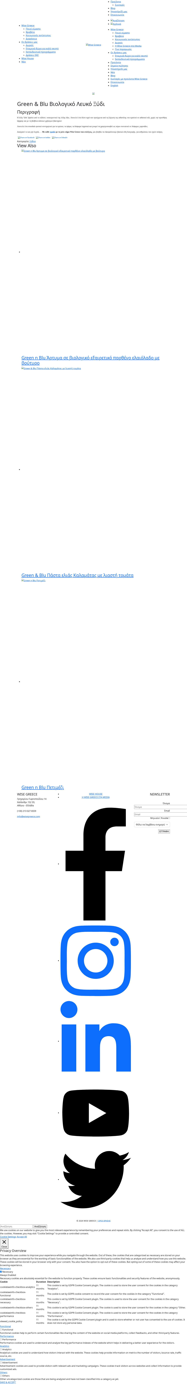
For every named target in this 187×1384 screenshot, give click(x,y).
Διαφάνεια (31, 38)
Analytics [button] (4, 1346)
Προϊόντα (116, 1)
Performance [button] (7, 1336)
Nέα (113, 72)
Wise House (27, 58)
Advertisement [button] (7, 1359)
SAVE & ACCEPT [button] (8, 1382)
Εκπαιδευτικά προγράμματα (41, 51)
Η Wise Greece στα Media (128, 45)
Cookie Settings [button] (8, 1236)
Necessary (7, 1271)
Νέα (23, 61)
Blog (113, 8)
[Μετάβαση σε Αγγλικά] (116, 23)
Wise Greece (27, 25)
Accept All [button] (22, 1236)
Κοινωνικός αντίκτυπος (38, 35)
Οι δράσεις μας (29, 41)
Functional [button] (5, 1326)
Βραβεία (30, 32)
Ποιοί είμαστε (33, 28)
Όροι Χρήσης (104, 1220)
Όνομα (166, 803)
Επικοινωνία (117, 14)
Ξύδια (32, 141)
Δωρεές (30, 45)
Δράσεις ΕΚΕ (32, 55)
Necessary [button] (5, 1268)
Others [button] (3, 1372)
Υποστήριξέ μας (119, 11)
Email (167, 810)
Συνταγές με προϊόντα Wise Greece (129, 78)
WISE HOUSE (95, 793)
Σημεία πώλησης (119, 65)
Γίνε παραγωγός (123, 49)
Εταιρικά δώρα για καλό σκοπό (42, 48)
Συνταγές (120, 4)
